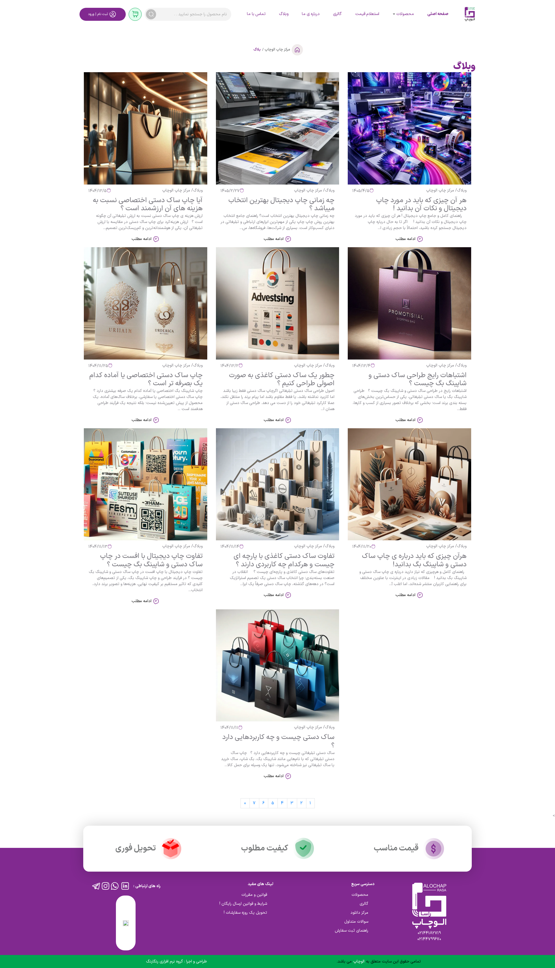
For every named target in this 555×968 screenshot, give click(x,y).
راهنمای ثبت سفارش (351, 931)
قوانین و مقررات (254, 895)
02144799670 (429, 939)
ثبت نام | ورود (98, 14)
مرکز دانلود (359, 913)
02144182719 (429, 933)
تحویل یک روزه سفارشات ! (245, 913)
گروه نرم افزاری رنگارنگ (165, 961)
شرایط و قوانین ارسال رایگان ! (243, 904)
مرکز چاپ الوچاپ (277, 50)
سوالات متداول (356, 922)
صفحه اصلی (437, 14)
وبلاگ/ (460, 190)
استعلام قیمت (367, 14)
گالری (337, 14)
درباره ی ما (311, 14)
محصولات (405, 14)
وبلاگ (283, 14)
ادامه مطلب (406, 239)
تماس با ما (256, 14)
